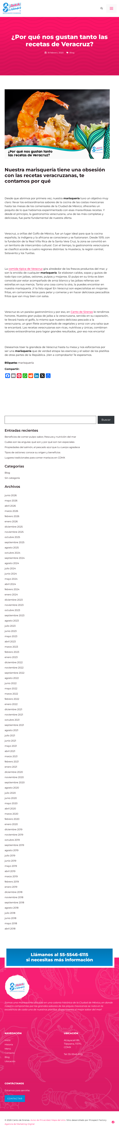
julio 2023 (10, 625)
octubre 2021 (12, 719)
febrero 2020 (12, 819)
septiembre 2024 (15, 558)
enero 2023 (11, 657)
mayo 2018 (11, 923)
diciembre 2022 (14, 662)
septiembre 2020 (15, 782)
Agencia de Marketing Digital (20, 1124)
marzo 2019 (11, 876)
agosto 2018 (11, 907)
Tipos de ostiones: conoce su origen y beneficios (32, 452)
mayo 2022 (11, 688)
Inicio (7, 1040)
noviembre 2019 (14, 834)
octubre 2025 (12, 537)
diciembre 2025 (14, 526)
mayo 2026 (11, 500)
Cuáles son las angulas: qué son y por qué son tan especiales (39, 442)
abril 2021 (10, 751)
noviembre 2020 (14, 777)
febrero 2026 (12, 516)
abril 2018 (10, 928)
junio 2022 (11, 683)
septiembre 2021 (14, 725)
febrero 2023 (12, 652)
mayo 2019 (11, 866)
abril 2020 (10, 808)
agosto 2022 (12, 678)
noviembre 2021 (14, 714)
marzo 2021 (11, 756)
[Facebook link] (113, 1122)
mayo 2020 (11, 803)
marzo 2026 (11, 511)
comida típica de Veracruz (26, 268)
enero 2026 (11, 521)
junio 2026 (11, 495)
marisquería (26, 362)
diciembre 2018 (13, 892)
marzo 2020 (11, 813)
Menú (8, 1048)
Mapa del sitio (58, 1120)
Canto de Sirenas (82, 311)
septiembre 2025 (14, 542)
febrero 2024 (12, 589)
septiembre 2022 (14, 672)
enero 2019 (11, 886)
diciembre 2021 (13, 709)
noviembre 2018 (14, 897)
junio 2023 (11, 631)
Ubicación (10, 1061)
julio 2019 (10, 855)
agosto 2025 (12, 547)
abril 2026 (10, 505)
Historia (9, 1044)
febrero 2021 (12, 761)
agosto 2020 (12, 787)
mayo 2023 (11, 636)
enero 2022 (11, 704)
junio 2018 (10, 918)
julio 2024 (10, 568)
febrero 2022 (12, 699)
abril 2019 (10, 871)
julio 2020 (10, 793)
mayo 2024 (11, 579)
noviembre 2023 (14, 605)
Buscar (106, 419)
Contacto (10, 1053)
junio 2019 (10, 860)
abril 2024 (10, 584)
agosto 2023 (12, 620)
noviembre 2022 (14, 667)
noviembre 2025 (14, 532)
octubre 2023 (12, 610)
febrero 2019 (12, 881)
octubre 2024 (12, 552)
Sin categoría (12, 478)
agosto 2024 (12, 563)
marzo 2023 (11, 646)
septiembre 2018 (14, 902)
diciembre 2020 (14, 772)
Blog (72, 52)
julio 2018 (10, 913)
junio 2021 (10, 740)
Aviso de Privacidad (40, 1120)
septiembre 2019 (14, 845)
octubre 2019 (12, 840)
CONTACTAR (14, 1098)
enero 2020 (11, 824)
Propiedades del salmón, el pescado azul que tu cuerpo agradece (42, 447)
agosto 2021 (11, 730)
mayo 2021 (11, 746)
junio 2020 (11, 798)
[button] (101, 8)
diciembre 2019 (13, 829)
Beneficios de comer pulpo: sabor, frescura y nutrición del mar (40, 436)
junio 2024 (11, 573)
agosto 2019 (11, 850)
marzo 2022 (11, 693)
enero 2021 (11, 766)
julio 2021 (10, 735)
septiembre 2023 (14, 615)
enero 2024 (11, 594)
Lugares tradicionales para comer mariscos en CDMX (35, 457)
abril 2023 (10, 641)
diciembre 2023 (14, 599)
